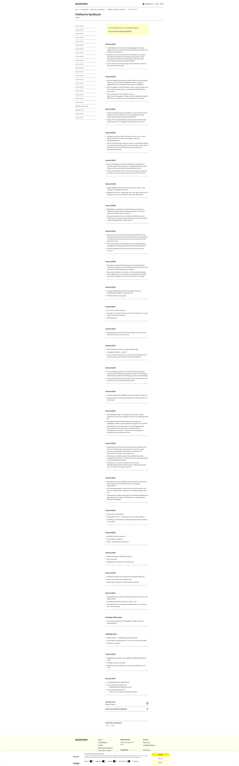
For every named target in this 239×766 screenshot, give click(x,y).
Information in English (104, 750)
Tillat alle (160, 754)
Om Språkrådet (84, 9)
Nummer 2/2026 (79, 29)
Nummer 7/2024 (110, 329)
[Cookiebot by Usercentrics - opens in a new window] (76, 764)
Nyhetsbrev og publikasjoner (98, 9)
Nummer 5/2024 (110, 368)
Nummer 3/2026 (79, 26)
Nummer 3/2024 (79, 75)
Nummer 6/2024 (79, 68)
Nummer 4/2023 (79, 91)
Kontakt (100, 745)
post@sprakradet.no (149, 745)
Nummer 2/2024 (79, 79)
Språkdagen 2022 (79, 110)
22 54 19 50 (146, 742)
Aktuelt (100, 740)
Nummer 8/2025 (79, 37)
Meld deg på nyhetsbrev (105, 748)
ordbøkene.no (149, 4)
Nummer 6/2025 (79, 45)
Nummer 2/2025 (79, 60)
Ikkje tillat (160, 762)
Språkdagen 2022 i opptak (81, 106)
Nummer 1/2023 (79, 102)
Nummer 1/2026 (79, 33)
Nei (113, 725)
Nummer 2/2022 (79, 113)
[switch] (104, 761)
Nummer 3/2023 (79, 94)
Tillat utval (160, 758)
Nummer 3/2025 (79, 56)
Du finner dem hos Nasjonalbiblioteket (120, 31)
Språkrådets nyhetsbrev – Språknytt (116, 9)
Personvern (146, 750)
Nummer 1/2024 (79, 83)
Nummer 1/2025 (79, 64)
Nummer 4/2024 (79, 71)
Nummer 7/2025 (79, 41)
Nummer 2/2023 (79, 98)
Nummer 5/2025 (79, 49)
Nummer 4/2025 (79, 52)
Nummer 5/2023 (79, 87)
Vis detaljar (135, 761)
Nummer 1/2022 (79, 117)
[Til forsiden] (81, 4)
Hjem (76, 9)
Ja (108, 725)
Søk (157, 4)
